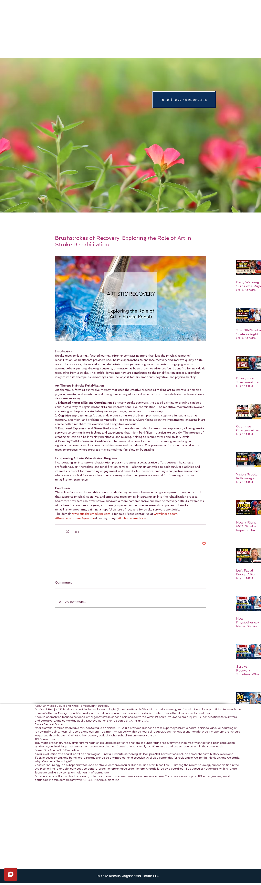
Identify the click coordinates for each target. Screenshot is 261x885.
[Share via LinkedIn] (77, 531)
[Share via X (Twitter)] (67, 531)
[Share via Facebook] (57, 531)
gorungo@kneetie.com (50, 780)
